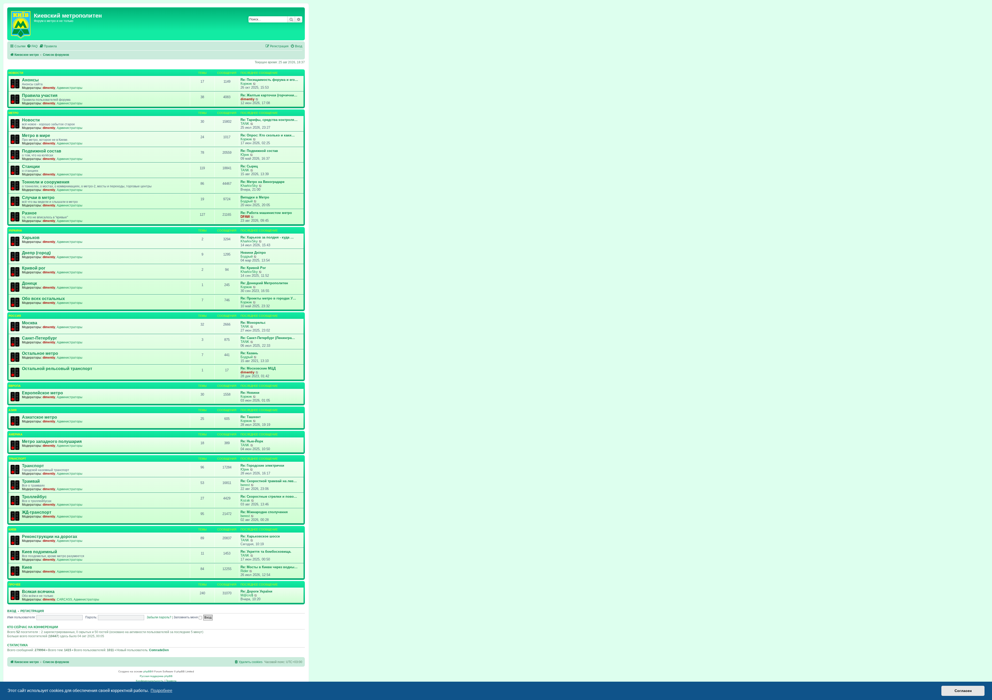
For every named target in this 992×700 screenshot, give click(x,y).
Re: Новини (250, 393)
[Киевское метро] (21, 24)
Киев (12, 529)
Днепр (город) (36, 253)
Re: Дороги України (256, 591)
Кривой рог (33, 268)
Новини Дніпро (253, 253)
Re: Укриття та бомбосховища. (266, 551)
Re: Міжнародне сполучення (264, 512)
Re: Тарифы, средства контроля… (269, 120)
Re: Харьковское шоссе (260, 536)
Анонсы (30, 80)
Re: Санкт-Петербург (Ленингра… (268, 338)
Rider (244, 571)
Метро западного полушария (52, 441)
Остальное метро (40, 353)
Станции (31, 166)
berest (245, 485)
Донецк (29, 283)
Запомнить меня (186, 617)
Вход (11, 611)
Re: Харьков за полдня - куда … (267, 237)
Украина (15, 230)
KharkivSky (249, 186)
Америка (15, 434)
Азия (13, 410)
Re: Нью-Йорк (252, 441)
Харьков (31, 237)
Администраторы (69, 88)
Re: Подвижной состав (259, 151)
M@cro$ (247, 595)
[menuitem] (32, 46)
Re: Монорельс (253, 323)
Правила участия (39, 95)
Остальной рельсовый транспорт (57, 368)
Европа (15, 385)
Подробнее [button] (161, 690)
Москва (29, 323)
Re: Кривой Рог (253, 268)
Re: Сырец (249, 166)
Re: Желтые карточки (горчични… (269, 95)
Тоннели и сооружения (45, 182)
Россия (15, 315)
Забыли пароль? (159, 617)
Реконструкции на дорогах (49, 536)
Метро (14, 112)
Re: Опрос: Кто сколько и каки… (268, 135)
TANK (245, 124)
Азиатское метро (39, 417)
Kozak (245, 500)
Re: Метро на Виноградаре (262, 182)
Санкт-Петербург (39, 338)
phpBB (147, 671)
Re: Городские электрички (262, 465)
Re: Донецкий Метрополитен (264, 283)
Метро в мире (36, 135)
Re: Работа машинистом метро (266, 213)
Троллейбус (34, 497)
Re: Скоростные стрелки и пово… (269, 496)
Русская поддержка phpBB (156, 676)
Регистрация (32, 611)
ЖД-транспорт (36, 512)
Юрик (245, 155)
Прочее (14, 584)
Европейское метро (42, 393)
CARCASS (64, 599)
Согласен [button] (963, 691)
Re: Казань (249, 353)
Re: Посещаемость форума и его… (269, 80)
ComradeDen (159, 650)
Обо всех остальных (43, 298)
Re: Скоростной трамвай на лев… (269, 481)
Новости (16, 72)
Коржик (246, 84)
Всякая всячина (38, 591)
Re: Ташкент (251, 417)
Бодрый (247, 201)
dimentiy (49, 88)
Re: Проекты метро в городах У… (268, 298)
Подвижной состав (41, 151)
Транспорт (17, 458)
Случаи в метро (38, 197)
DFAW (245, 217)
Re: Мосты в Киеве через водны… (269, 567)
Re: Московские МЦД (258, 368)
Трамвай (31, 481)
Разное (29, 213)
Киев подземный (39, 552)
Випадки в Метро (255, 197)
